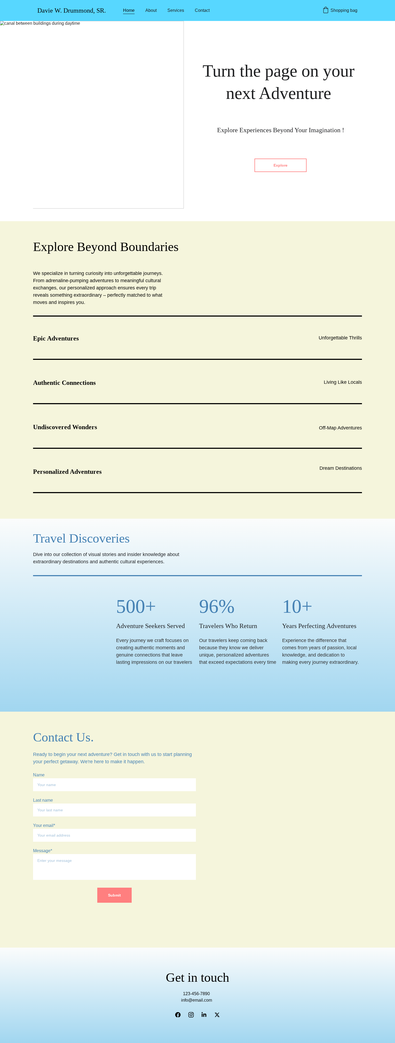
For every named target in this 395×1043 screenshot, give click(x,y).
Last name (43, 800)
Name (39, 775)
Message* (42, 850)
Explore (281, 165)
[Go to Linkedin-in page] (204, 1014)
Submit (114, 895)
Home (129, 10)
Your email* (44, 825)
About (151, 10)
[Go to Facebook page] (178, 1014)
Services (175, 10)
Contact (202, 10)
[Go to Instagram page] (191, 1014)
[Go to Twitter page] (217, 1014)
